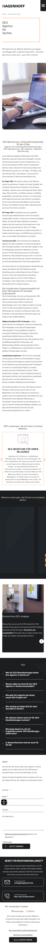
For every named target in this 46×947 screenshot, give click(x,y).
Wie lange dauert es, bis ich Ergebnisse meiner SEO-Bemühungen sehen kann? (22, 731)
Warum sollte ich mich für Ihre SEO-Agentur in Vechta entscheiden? (22, 685)
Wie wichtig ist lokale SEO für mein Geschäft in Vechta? (21, 707)
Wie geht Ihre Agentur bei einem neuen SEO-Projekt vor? (20, 696)
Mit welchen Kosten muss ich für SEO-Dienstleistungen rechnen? (23, 718)
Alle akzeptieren (23, 940)
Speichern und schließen (23, 935)
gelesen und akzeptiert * (21, 835)
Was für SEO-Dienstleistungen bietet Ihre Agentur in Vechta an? (22, 673)
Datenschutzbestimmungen (16, 834)
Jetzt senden (16, 846)
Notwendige (19, 911)
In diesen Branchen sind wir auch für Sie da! (22, 743)
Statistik (31, 911)
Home (4, 14)
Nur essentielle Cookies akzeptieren (23, 930)
